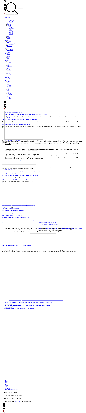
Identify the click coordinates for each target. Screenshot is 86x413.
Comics (8, 64)
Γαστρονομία (9, 93)
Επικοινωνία (9, 99)
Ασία (8, 57)
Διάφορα (8, 76)
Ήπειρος (10, 29)
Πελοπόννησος (11, 33)
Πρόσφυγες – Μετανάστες (11, 39)
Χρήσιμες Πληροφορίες (10, 96)
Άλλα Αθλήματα (9, 74)
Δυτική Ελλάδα (11, 31)
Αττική (10, 26)
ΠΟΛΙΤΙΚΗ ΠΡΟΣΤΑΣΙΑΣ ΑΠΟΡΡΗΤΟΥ (11, 389)
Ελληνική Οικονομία (10, 49)
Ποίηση (10, 62)
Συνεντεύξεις (9, 83)
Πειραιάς (8, 23)
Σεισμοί (10, 98)
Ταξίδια (8, 92)
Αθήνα (8, 19)
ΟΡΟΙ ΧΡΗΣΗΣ (7, 388)
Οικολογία (8, 78)
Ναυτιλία (8, 52)
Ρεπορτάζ (8, 54)
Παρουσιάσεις (11, 63)
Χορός (8, 68)
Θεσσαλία (10, 30)
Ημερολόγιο (9, 81)
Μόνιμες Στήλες (7, 17)
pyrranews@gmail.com (18, 401)
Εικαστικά (8, 69)
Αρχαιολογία (9, 70)
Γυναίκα (8, 89)
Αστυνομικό (9, 37)
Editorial (8, 18)
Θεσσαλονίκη (9, 24)
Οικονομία (6, 48)
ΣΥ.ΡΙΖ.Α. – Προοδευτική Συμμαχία (12, 43)
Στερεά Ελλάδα (11, 32)
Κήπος (8, 79)
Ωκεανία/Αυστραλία (10, 59)
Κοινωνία (6, 53)
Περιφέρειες (9, 25)
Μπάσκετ (8, 73)
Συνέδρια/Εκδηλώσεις (8, 80)
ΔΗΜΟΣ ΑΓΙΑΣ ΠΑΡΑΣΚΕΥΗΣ (15, 300)
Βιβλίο (8, 61)
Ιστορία (8, 87)
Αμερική (8, 56)
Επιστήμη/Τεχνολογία (10, 84)
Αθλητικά (6, 71)
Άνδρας (8, 90)
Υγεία (6, 386)
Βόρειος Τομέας (11, 21)
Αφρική (8, 58)
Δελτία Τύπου (9, 47)
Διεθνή (6, 55)
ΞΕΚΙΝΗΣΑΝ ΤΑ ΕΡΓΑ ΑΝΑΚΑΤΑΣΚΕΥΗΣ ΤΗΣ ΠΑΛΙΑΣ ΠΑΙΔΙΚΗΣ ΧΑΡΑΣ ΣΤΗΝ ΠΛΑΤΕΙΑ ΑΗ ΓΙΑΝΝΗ (42, 300)
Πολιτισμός (7, 60)
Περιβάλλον (7, 77)
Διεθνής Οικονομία (10, 50)
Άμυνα (8, 36)
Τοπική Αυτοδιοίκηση (10, 46)
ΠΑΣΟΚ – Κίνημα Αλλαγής (11, 44)
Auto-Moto (8, 91)
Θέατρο (8, 65)
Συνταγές (10, 94)
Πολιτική (6, 40)
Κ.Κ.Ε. (8, 45)
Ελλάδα (6, 380)
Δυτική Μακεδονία (11, 28)
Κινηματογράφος (9, 66)
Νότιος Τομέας (11, 22)
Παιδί (8, 88)
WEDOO (6, 412)
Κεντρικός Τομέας (11, 20)
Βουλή (8, 42)
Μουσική (8, 67)
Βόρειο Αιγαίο (11, 34)
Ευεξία (8, 75)
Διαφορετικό (9, 86)
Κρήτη (10, 35)
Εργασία (8, 51)
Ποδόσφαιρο (9, 72)
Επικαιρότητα (9, 41)
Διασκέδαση (9, 95)
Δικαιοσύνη (8, 38)
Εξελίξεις (10, 85)
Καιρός (10, 97)
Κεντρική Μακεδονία (12, 27)
